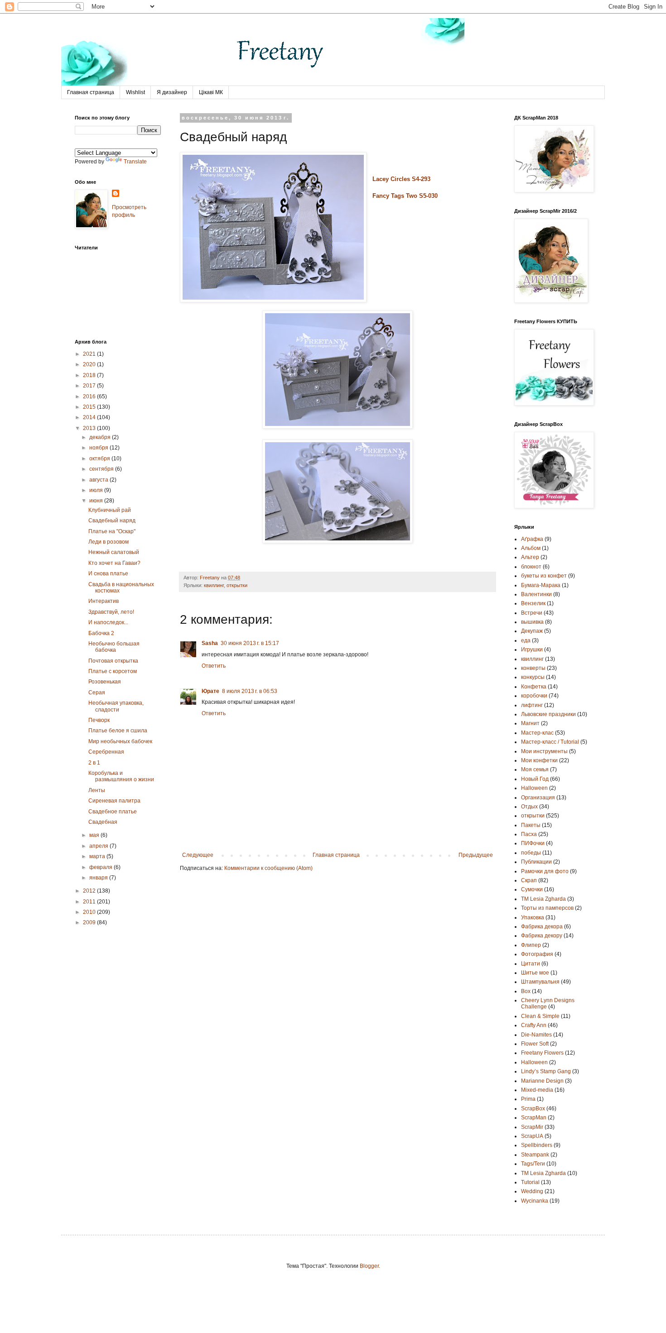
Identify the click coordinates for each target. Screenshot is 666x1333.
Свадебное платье (112, 811)
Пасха (529, 834)
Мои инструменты (544, 751)
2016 (90, 396)
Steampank (535, 1154)
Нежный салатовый (113, 552)
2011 (90, 901)
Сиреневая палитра (114, 801)
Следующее (197, 855)
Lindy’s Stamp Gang (546, 1071)
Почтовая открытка (113, 661)
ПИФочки (533, 843)
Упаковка (532, 917)
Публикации (536, 862)
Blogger (369, 1266)
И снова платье (108, 573)
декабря (100, 437)
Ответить (214, 666)
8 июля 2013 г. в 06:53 (249, 691)
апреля (99, 846)
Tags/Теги (533, 1164)
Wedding (532, 1191)
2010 (90, 912)
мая (95, 835)
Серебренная (106, 752)
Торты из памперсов (547, 908)
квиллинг (214, 585)
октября (100, 458)
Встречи (531, 613)
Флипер (531, 945)
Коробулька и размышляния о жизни (121, 776)
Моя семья (535, 769)
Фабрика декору (541, 935)
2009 (90, 922)
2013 (90, 428)
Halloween (534, 1062)
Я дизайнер (172, 92)
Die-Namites (536, 1035)
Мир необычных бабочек (120, 741)
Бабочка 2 (101, 633)
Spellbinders (536, 1145)
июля (96, 490)
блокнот (531, 567)
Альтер (530, 557)
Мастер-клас (537, 733)
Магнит (530, 723)
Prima (528, 1099)
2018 (90, 375)
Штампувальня (540, 982)
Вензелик (533, 603)
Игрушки (532, 649)
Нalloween (534, 788)
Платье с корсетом (112, 671)
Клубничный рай (109, 510)
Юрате (210, 691)
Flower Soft (535, 1044)
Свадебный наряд (111, 520)
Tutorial (530, 1182)
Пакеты (531, 825)
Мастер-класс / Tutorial (550, 742)
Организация (538, 797)
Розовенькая (104, 681)
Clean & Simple (540, 1016)
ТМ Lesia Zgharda (543, 899)
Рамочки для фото (545, 871)
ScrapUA (532, 1136)
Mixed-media (537, 1090)
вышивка (532, 622)
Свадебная (102, 822)
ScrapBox (533, 1108)
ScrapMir (532, 1127)
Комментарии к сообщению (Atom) (268, 868)
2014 (90, 417)
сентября (102, 469)
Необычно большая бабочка (114, 646)
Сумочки (532, 889)
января (99, 877)
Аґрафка (532, 539)
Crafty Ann (533, 1025)
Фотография (537, 954)
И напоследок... (108, 622)
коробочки (534, 696)
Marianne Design (542, 1081)
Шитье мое (535, 973)
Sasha (210, 643)
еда (526, 640)
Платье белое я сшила (117, 730)
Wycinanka (534, 1201)
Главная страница (90, 92)
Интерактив (103, 601)
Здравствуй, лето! (111, 612)
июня (96, 500)
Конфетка (533, 686)
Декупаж (532, 631)
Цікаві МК (211, 92)
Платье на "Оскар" (111, 531)
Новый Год (535, 779)
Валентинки (536, 594)
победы (531, 853)
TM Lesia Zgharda (543, 1173)
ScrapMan (533, 1117)
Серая (96, 692)
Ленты (96, 790)
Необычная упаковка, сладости (116, 706)
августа (99, 480)
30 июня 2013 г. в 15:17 (250, 643)
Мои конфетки (539, 760)
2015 (90, 407)
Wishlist (135, 92)
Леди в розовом (108, 542)
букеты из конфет (544, 576)
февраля (101, 867)
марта (97, 856)
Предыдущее (475, 855)
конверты (533, 668)
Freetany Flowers (542, 1053)
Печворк (99, 720)
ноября (99, 447)
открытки (237, 585)
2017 (90, 385)
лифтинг (532, 705)
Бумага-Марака (540, 585)
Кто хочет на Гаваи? (114, 563)
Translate (135, 161)
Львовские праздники (548, 714)
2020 (90, 364)
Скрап (529, 880)
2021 (90, 354)
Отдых (529, 806)
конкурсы (533, 677)
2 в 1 (94, 763)
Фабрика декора (542, 926)
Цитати (530, 963)
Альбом (531, 548)
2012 (90, 891)
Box (526, 991)
